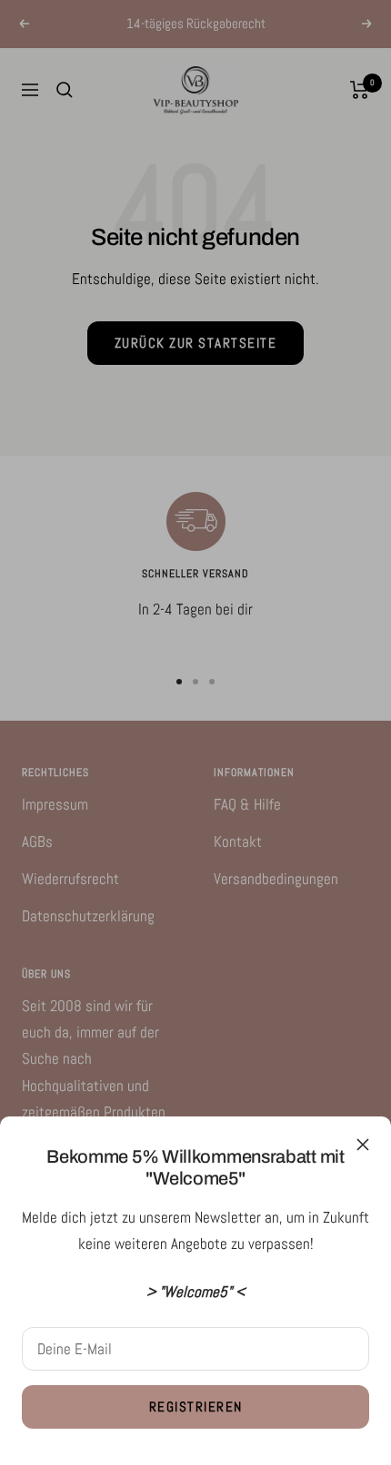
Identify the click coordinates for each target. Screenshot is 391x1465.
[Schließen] (362, 1144)
